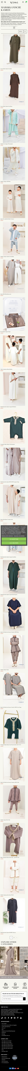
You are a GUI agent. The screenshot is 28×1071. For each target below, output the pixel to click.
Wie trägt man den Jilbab (6, 1042)
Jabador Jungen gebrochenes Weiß (7, 895)
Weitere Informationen (7, 535)
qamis (10, 20)
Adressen (3, 1059)
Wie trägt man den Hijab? (6, 1041)
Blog (3, 1049)
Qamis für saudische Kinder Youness (7, 219)
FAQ (2, 1029)
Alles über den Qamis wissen (7, 1048)
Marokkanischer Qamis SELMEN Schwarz (8, 932)
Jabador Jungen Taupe (5, 669)
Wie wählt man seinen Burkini (7, 1045)
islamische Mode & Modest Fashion (15, 1009)
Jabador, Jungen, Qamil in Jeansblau (7, 256)
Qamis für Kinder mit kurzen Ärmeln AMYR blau (10, 632)
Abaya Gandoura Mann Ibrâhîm (6, 369)
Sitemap (3, 1034)
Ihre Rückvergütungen (6, 1058)
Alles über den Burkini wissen (7, 1046)
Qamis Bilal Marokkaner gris (6, 294)
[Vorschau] (14, 67)
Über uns (3, 1028)
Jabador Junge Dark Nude (5, 820)
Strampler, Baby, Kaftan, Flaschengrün (8, 444)
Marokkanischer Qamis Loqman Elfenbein (8, 406)
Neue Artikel (4, 1023)
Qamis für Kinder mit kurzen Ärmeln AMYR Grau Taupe (11, 707)
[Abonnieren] (24, 998)
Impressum (4, 1032)
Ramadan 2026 (5, 1051)
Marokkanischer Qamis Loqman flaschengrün (9, 594)
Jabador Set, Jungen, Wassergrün (7, 144)
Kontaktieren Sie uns (6, 1035)
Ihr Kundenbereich (5, 1062)
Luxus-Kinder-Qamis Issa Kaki (6, 68)
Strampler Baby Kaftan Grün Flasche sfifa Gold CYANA (11, 744)
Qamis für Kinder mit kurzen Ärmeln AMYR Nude (10, 782)
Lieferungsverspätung (6, 1026)
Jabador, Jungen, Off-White (6, 181)
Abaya (12, 1012)
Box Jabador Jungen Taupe (5, 331)
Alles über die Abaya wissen (7, 1044)
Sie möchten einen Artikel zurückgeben (9, 1025)
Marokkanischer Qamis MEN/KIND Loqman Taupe (10, 482)
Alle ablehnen (14, 543)
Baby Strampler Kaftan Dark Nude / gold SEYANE (10, 857)
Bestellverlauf (4, 1056)
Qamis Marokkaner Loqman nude (7, 519)
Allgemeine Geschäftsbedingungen (8, 1031)
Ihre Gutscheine (5, 1061)
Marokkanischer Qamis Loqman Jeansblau (8, 557)
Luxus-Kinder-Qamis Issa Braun (6, 106)
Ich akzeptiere (14, 539)
